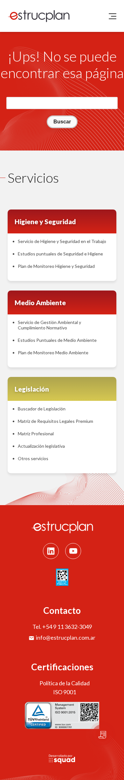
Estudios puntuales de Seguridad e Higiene (60, 253)
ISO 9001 (64, 691)
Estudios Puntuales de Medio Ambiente (57, 340)
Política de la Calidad (64, 683)
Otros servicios (33, 458)
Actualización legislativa (41, 446)
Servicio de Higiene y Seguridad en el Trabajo (62, 241)
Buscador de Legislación (41, 408)
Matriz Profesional (36, 433)
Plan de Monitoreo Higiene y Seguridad (56, 266)
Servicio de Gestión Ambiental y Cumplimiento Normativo (49, 325)
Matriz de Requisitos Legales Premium (55, 421)
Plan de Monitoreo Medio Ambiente (53, 352)
